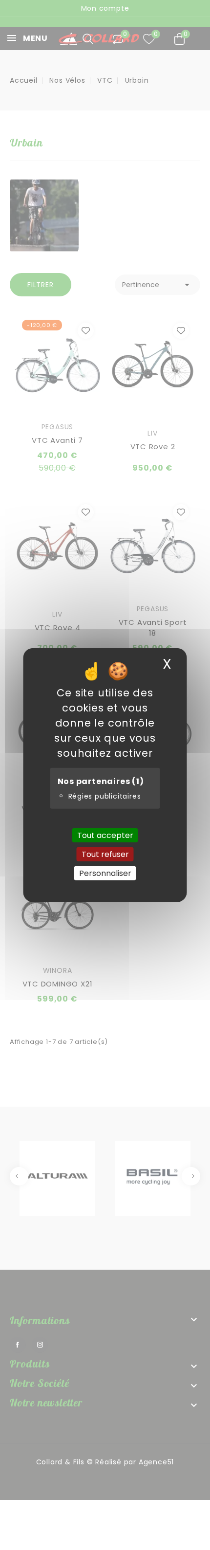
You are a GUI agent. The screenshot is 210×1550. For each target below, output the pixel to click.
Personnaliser (105, 873)
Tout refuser (105, 853)
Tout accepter (105, 834)
